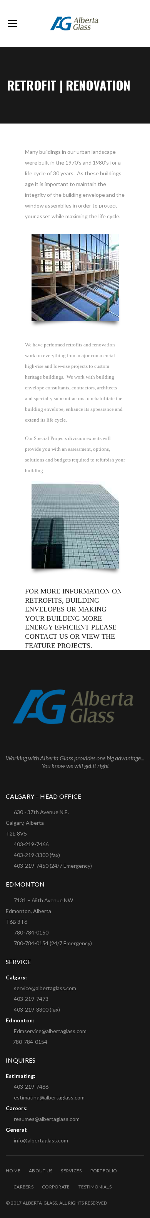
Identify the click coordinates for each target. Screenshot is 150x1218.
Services (71, 1170)
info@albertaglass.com (41, 1140)
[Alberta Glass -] (75, 23)
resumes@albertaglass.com (47, 1119)
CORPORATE (56, 1187)
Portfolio (103, 1170)
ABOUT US (40, 1170)
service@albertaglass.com (45, 988)
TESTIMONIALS (95, 1187)
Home (13, 1170)
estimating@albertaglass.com (49, 1097)
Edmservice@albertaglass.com (50, 1031)
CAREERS (23, 1187)
